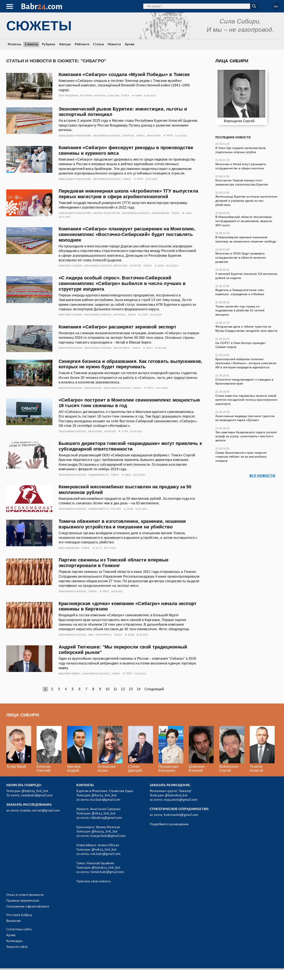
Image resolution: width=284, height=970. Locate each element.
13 (131, 689)
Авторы (65, 44)
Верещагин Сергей (239, 121)
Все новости (262, 476)
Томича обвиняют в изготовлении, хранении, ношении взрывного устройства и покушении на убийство (122, 524)
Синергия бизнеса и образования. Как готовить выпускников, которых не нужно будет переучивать (131, 364)
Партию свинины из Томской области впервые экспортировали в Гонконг (114, 562)
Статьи (98, 44)
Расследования (69, 548)
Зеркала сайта (17, 946)
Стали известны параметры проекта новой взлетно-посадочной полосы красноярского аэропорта (246, 399)
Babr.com (42, 6)
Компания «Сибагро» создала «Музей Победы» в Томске (124, 74)
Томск (125, 95)
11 (115, 689)
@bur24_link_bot (104, 795)
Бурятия (128, 135)
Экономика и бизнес (107, 135)
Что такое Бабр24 (19, 915)
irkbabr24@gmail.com (106, 817)
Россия (116, 509)
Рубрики (48, 44)
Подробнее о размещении (169, 824)
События (113, 95)
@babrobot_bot (176, 795)
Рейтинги (82, 44)
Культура (99, 95)
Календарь (14, 941)
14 (139, 689)
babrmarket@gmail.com (181, 815)
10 (108, 689)
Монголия (154, 135)
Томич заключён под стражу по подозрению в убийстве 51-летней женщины (239, 310)
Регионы (14, 44)
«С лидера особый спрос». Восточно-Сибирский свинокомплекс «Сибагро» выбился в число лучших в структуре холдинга (122, 283)
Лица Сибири (231, 60)
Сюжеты (31, 44)
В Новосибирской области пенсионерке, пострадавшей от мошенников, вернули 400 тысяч (244, 221)
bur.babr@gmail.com (105, 799)
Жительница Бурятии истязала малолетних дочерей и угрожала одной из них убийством (246, 200)
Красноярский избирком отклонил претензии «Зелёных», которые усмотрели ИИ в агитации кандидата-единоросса (245, 363)
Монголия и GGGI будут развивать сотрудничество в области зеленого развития (240, 257)
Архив (129, 44)
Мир (90, 635)
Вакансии (13, 920)
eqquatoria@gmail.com (180, 799)
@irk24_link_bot (103, 813)
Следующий (154, 689)
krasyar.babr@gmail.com (107, 835)
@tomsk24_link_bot (106, 867)
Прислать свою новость (93, 881)
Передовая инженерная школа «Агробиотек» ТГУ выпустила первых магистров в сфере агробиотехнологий (128, 193)
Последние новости (233, 137)
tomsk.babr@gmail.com (107, 872)
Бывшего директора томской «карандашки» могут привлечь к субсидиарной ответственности (130, 446)
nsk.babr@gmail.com (105, 854)
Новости (114, 44)
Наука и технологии (106, 213)
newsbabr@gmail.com (37, 795)
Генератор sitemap (101, 961)
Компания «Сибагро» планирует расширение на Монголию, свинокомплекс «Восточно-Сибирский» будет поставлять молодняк (127, 234)
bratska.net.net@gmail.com (40, 810)
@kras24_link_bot (104, 831)
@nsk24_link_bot (104, 849)
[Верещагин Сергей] (241, 95)
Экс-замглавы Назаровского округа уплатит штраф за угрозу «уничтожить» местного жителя (246, 436)
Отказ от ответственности (25, 894)
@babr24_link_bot (35, 791)
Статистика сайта (19, 929)
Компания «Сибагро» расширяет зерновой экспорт (117, 326)
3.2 (32, 961)
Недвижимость (98, 475)
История (86, 95)
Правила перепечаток (22, 900)
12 (123, 689)
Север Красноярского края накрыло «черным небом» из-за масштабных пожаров (241, 456)
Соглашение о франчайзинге (27, 906)
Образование (160, 213)
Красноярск (122, 348)
